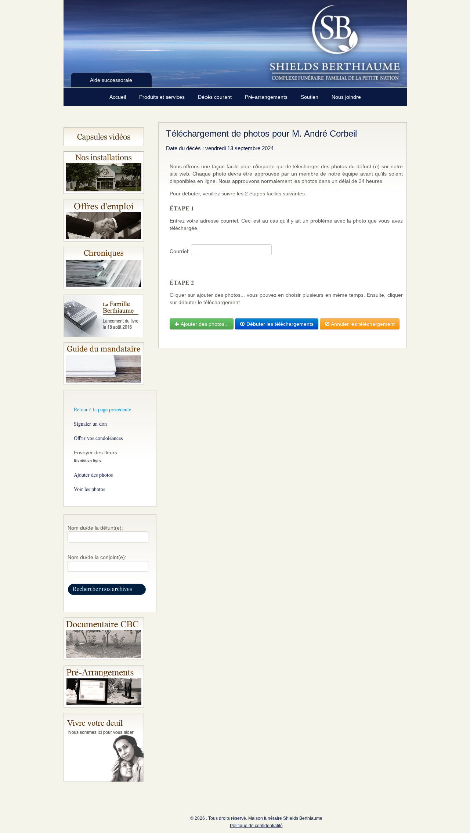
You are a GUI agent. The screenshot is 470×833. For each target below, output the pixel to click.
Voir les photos (89, 489)
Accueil (118, 97)
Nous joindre (346, 97)
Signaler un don (90, 423)
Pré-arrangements (267, 97)
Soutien (310, 97)
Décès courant (215, 97)
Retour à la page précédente (102, 409)
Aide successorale (111, 80)
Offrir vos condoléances (98, 437)
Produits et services (162, 97)
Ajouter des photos (93, 474)
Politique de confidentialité (256, 825)
